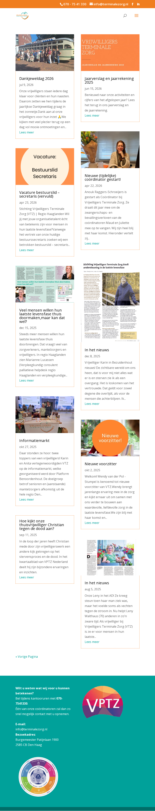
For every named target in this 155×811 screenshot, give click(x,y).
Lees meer (26, 132)
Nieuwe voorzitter (101, 463)
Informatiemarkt (34, 440)
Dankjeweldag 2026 (36, 78)
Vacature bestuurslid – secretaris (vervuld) (39, 194)
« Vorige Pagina (27, 656)
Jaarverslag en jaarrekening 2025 (109, 80)
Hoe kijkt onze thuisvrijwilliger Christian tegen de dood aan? (41, 524)
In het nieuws (97, 349)
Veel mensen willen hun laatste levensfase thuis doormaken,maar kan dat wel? (42, 316)
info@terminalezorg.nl (31, 729)
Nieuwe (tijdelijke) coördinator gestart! (103, 177)
